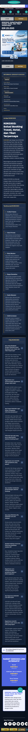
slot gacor (14, 731)
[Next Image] (26, 44)
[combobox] (12, 6)
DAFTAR (21, 18)
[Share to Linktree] (14, 723)
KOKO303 (6, 140)
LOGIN (7, 18)
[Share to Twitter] (6, 723)
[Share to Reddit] (22, 723)
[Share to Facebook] (10, 723)
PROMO (5, 729)
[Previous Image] (2, 44)
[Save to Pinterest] (18, 723)
